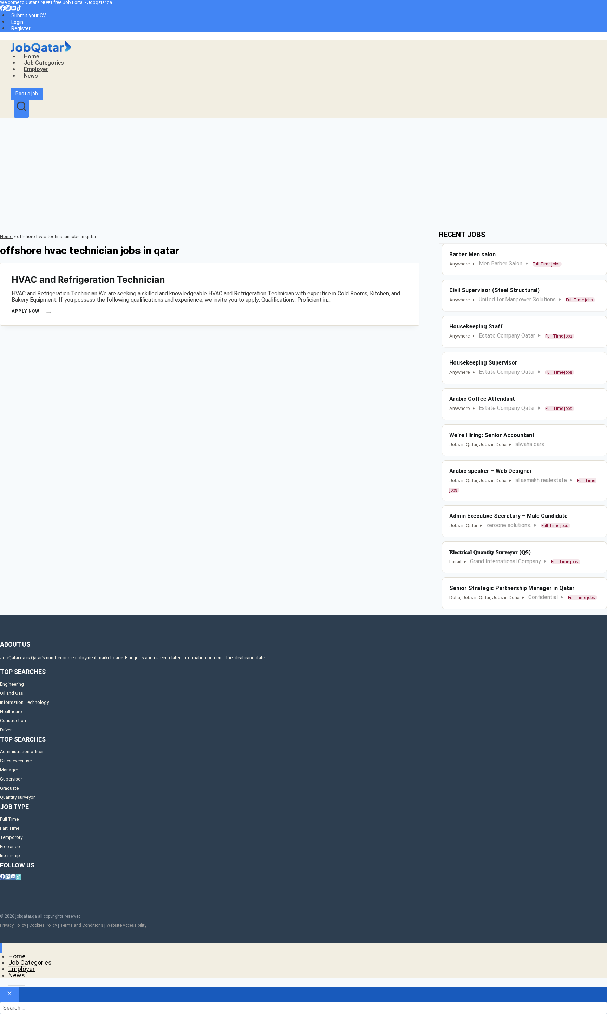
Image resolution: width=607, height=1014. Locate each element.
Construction (13, 720)
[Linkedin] (13, 9)
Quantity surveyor (17, 797)
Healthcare (11, 711)
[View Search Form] (21, 109)
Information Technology (24, 702)
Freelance (10, 846)
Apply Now (30, 311)
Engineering (12, 684)
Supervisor (11, 779)
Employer (36, 69)
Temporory (11, 837)
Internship (10, 855)
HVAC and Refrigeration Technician (88, 279)
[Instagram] (8, 9)
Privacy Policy (13, 925)
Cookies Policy (43, 925)
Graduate (9, 788)
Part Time (9, 828)
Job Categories (44, 62)
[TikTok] (18, 9)
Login (17, 22)
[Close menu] (1, 948)
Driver (6, 729)
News (31, 75)
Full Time (9, 819)
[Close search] (9, 994)
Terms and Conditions (81, 925)
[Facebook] (2, 9)
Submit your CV (28, 15)
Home (31, 56)
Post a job (26, 93)
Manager (9, 769)
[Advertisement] (303, 171)
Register (21, 28)
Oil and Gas (11, 693)
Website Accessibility (126, 925)
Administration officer (22, 751)
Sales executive (16, 760)
